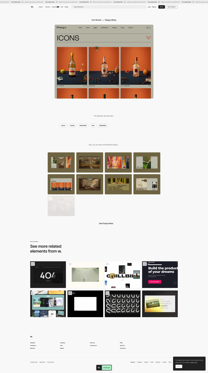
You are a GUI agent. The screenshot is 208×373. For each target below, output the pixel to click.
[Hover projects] (122, 274)
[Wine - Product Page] (118, 162)
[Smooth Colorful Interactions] (85, 274)
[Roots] (118, 184)
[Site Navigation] (61, 206)
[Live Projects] (48, 303)
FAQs (121, 342)
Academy (55, 7)
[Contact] (146, 162)
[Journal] (146, 184)
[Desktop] (89, 162)
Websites (32, 342)
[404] (48, 274)
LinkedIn (146, 362)
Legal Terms (42, 362)
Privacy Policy (50, 362)
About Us (122, 345)
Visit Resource (106, 367)
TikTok (170, 362)
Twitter (151, 362)
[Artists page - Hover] (85, 303)
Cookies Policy (33, 362)
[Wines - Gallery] (61, 184)
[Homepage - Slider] (89, 184)
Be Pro (161, 7)
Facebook (157, 362)
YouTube (164, 362)
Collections (33, 345)
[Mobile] (61, 162)
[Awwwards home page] (99, 367)
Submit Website (172, 7)
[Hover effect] (160, 303)
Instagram (139, 362)
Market (66, 7)
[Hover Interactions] (160, 274)
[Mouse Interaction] (122, 303)
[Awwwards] (32, 7)
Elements (32, 348)
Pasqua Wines (110, 20)
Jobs (62, 7)
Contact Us (123, 348)
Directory (47, 7)
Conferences (93, 345)
